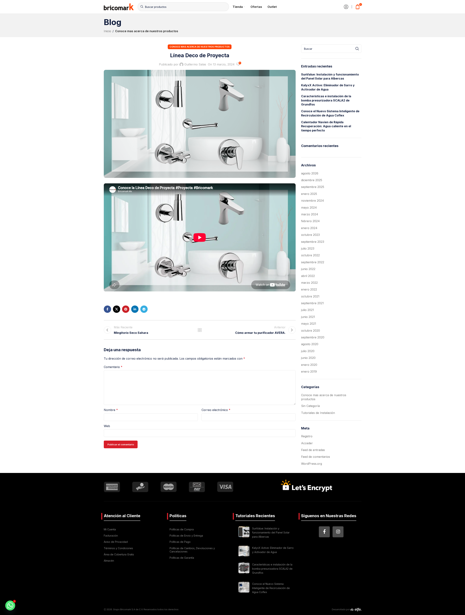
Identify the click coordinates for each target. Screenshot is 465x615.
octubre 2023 (310, 235)
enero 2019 (309, 371)
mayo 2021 (308, 323)
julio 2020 (307, 351)
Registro (306, 436)
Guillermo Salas (195, 64)
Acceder (307, 443)
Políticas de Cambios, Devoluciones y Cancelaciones (192, 550)
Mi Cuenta (110, 529)
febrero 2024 (310, 221)
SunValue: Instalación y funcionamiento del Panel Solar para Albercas (330, 76)
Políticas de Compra (182, 529)
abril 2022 (308, 276)
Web (107, 426)
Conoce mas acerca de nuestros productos (146, 31)
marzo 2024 (309, 214)
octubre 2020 (310, 330)
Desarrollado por (341, 609)
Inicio (107, 31)
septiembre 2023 (312, 242)
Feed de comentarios (315, 457)
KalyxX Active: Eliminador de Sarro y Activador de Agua (328, 87)
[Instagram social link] (338, 531)
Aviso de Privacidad (116, 541)
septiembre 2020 (312, 337)
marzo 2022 (309, 282)
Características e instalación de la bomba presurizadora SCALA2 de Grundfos (326, 100)
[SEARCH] (357, 48)
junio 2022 (308, 269)
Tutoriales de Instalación (318, 413)
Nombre (111, 410)
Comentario (113, 367)
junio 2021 (308, 317)
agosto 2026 (309, 173)
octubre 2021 (310, 296)
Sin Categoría (310, 406)
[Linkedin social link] (134, 309)
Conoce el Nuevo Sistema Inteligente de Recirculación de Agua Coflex (330, 113)
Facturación (111, 535)
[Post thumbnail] (243, 533)
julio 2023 (307, 248)
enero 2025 (309, 194)
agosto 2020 (309, 344)
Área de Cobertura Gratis (119, 554)
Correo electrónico (216, 410)
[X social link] (116, 309)
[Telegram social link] (144, 309)
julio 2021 (307, 310)
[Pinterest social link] (125, 309)
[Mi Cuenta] (346, 6)
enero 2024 (309, 228)
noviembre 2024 (312, 200)
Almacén (109, 560)
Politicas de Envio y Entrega (186, 535)
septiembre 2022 (312, 262)
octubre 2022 (310, 255)
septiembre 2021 (312, 303)
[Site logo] (119, 6)
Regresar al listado (199, 330)
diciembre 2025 (311, 180)
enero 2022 (309, 289)
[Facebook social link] (107, 309)
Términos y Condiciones (118, 548)
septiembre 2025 (312, 187)
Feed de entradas (313, 450)
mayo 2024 (309, 207)
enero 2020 (309, 365)
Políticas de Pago (180, 541)
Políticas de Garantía (182, 557)
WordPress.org (311, 463)
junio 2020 (308, 358)
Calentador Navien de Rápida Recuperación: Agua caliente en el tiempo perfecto (326, 126)
